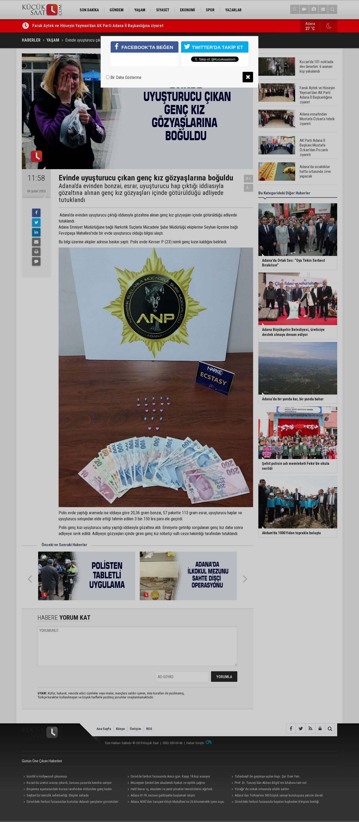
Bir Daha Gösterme (125, 77)
